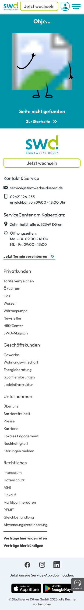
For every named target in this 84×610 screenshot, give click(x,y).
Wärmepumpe (16, 310)
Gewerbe (11, 354)
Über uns (11, 406)
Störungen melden (19, 450)
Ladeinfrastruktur (18, 384)
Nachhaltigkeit (16, 443)
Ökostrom (12, 288)
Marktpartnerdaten (20, 502)
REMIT (9, 509)
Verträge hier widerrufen (25, 538)
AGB (7, 487)
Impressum (13, 472)
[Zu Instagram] (42, 564)
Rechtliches (15, 462)
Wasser (10, 303)
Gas (7, 295)
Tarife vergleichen (19, 281)
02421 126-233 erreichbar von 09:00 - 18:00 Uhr (38, 199)
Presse (9, 421)
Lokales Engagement (21, 436)
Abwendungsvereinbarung (25, 524)
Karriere (11, 428)
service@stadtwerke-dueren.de (36, 187)
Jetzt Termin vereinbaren (25, 256)
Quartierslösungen (19, 377)
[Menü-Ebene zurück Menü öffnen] (76, 6)
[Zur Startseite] (11, 6)
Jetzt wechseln (39, 6)
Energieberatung (18, 369)
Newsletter (13, 318)
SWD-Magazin (16, 333)
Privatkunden (17, 271)
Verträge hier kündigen (23, 545)
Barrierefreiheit (17, 413)
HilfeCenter (13, 325)
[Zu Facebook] (27, 564)
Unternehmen (18, 396)
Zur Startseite (38, 121)
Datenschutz (14, 480)
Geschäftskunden (22, 345)
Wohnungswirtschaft (21, 362)
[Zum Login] (65, 6)
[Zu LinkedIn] (57, 564)
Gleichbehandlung (19, 517)
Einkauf (10, 494)
